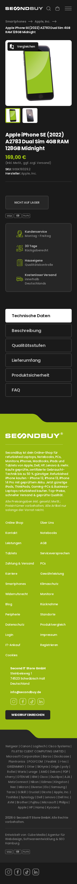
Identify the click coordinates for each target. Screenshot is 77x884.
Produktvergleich (52, 624)
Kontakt (11, 533)
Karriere (11, 574)
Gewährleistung (52, 574)
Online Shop (14, 523)
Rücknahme (49, 604)
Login (9, 635)
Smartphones (15, 21)
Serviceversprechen (55, 553)
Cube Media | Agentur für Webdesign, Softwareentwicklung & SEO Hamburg (35, 839)
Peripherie (12, 614)
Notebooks (48, 533)
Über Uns (47, 523)
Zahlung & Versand (19, 563)
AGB (43, 543)
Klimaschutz (49, 584)
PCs (43, 563)
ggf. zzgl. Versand (36, 163)
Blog (8, 604)
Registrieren (49, 645)
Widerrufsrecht (16, 594)
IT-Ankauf (12, 645)
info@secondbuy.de (25, 692)
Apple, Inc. (42, 21)
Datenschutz (14, 624)
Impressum (48, 635)
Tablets (11, 553)
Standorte (47, 614)
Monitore (46, 594)
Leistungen (13, 543)
